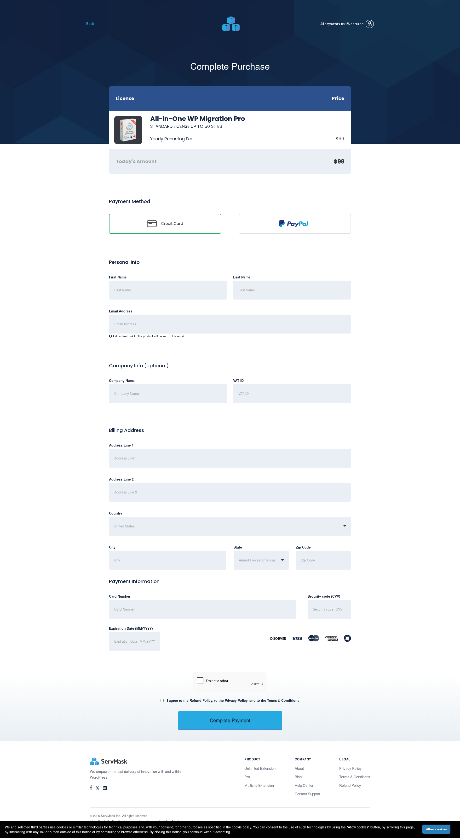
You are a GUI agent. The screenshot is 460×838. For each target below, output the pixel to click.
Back (90, 24)
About (299, 768)
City (112, 547)
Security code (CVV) (324, 596)
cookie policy (241, 827)
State (238, 547)
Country (115, 513)
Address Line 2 (121, 479)
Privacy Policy (350, 768)
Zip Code (303, 547)
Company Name (122, 380)
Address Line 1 (121, 445)
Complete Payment (230, 720)
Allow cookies (436, 829)
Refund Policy (350, 785)
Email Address (120, 311)
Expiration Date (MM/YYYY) (131, 628)
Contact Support (307, 793)
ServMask (230, 24)
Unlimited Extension (260, 768)
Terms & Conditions (354, 776)
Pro (247, 776)
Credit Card (171, 223)
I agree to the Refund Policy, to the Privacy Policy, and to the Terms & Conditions (233, 700)
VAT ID (238, 380)
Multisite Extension (259, 785)
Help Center (304, 785)
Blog (298, 776)
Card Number (119, 596)
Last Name (241, 277)
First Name (117, 277)
